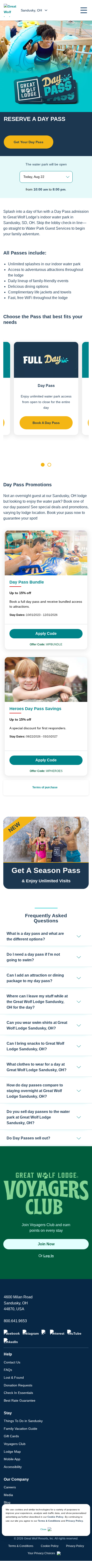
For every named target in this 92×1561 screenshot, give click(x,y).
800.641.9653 (15, 1321)
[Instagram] (31, 1332)
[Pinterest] (57, 1332)
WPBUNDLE (46, 644)
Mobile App (12, 1459)
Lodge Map (12, 1451)
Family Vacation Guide (20, 1428)
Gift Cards (11, 1436)
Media (8, 1495)
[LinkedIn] (11, 1341)
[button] (83, 10)
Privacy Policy (74, 1521)
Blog (7, 1502)
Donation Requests (18, 1385)
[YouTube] (74, 1332)
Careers (10, 1487)
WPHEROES (46, 771)
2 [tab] (49, 465)
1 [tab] (43, 465)
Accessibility (13, 1467)
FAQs (8, 1370)
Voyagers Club (14, 1444)
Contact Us (12, 1362)
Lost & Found (14, 1377)
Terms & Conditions (49, 1521)
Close (43, 1529)
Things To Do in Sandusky (23, 1421)
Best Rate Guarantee (19, 1400)
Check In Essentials (18, 1393)
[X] (44, 1332)
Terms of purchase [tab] (45, 787)
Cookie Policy (55, 1517)
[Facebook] (12, 1332)
